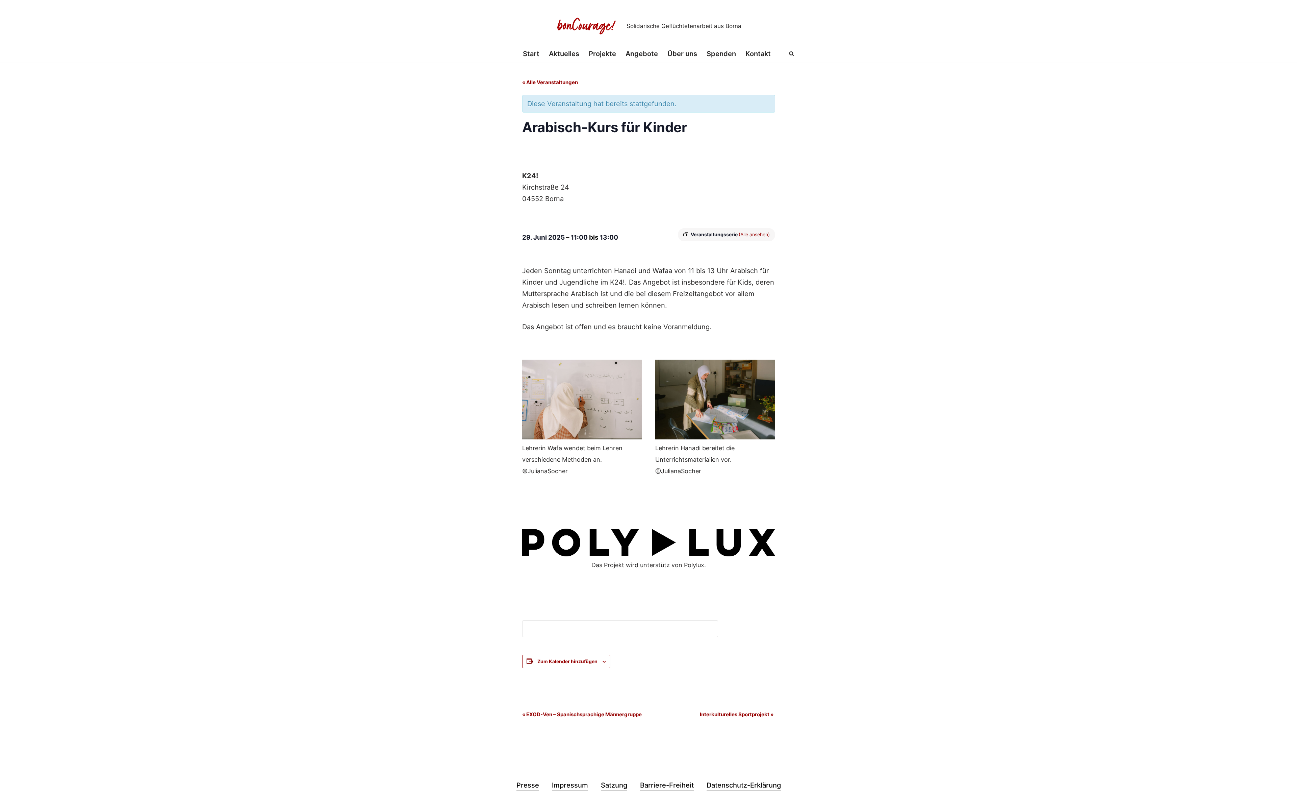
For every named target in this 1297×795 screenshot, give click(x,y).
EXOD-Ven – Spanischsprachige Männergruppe (582, 714)
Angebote (642, 54)
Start (531, 54)
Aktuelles (564, 54)
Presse (527, 785)
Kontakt (758, 54)
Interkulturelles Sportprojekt (736, 714)
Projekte (602, 54)
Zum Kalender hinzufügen (567, 661)
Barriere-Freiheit (667, 785)
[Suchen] (791, 53)
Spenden (721, 54)
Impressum (570, 785)
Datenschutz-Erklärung (744, 785)
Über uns (682, 54)
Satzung (614, 785)
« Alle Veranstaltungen (550, 82)
